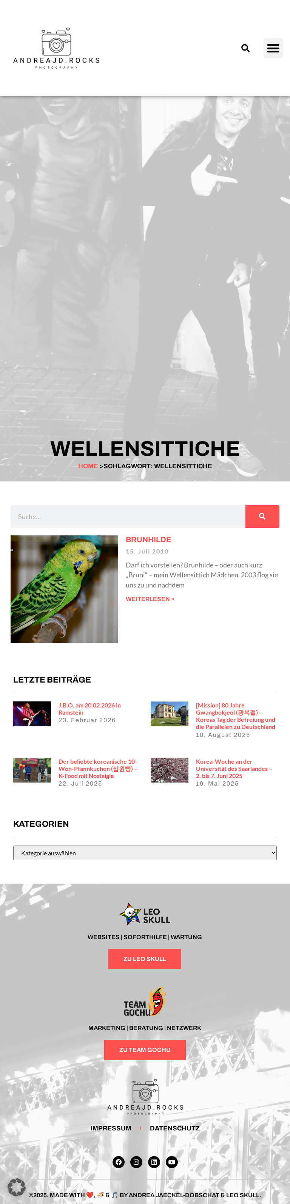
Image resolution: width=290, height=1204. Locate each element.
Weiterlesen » (150, 599)
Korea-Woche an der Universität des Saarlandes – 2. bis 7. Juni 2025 (234, 768)
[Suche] (262, 516)
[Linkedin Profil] (154, 1162)
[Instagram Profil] (136, 1162)
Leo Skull (242, 1195)
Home (88, 466)
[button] (245, 48)
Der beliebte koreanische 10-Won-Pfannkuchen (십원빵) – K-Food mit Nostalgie (98, 768)
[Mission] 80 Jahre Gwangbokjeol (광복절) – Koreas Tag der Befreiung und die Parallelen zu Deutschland (235, 715)
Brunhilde (148, 539)
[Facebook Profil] (119, 1162)
